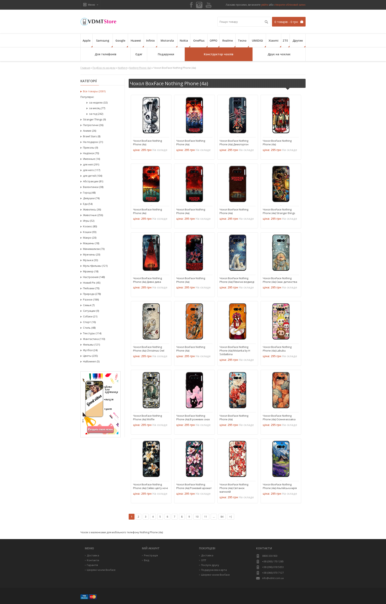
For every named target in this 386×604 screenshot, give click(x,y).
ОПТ (203, 560)
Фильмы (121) (91, 344)
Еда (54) (87, 204)
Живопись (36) (92, 209)
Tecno (242, 40)
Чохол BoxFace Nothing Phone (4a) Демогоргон (234, 142)
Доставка (207, 555)
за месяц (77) (97, 108)
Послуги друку (210, 565)
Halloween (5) (91, 361)
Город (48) (89, 192)
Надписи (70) (91, 153)
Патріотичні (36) (93, 125)
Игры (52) (88, 221)
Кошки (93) (89, 232)
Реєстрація (151, 555)
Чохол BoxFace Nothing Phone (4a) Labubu (277, 348)
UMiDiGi (257, 40)
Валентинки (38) (93, 187)
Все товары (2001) (94, 91)
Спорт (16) (89, 322)
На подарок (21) (93, 142)
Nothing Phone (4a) (140, 68)
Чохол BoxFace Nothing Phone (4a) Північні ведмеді (237, 280)
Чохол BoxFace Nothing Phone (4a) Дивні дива (147, 280)
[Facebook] (191, 5)
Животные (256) (93, 215)
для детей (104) (92, 175)
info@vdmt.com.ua (273, 578)
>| (230, 516)
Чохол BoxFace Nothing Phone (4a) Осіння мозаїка (279, 417)
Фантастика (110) (94, 339)
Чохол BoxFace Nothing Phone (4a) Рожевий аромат (194, 486)
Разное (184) (91, 299)
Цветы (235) (90, 356)
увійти (264, 4)
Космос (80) (90, 226)
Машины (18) (91, 243)
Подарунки (166, 54)
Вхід (146, 560)
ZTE (285, 40)
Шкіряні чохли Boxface (215, 574)
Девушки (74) (91, 198)
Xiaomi (273, 40)
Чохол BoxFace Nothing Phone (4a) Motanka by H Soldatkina (235, 350)
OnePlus (198, 40)
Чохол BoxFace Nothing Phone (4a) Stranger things (279, 211)
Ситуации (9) (91, 311)
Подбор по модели (103, 68)
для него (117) (91, 170)
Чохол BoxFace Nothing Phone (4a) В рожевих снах (193, 417)
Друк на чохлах (279, 54)
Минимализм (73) (94, 249)
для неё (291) (91, 164)
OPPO (213, 40)
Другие (298, 40)
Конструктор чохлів (218, 54)
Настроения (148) (94, 277)
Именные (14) (91, 159)
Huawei (136, 40)
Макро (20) (89, 237)
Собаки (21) (90, 316)
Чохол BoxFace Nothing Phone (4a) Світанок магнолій (234, 488)
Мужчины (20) (91, 254)
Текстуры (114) (92, 333)
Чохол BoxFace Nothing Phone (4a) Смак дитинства (280, 280)
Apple (86, 40)
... (214, 516)
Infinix (150, 40)
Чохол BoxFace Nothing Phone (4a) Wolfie (147, 417)
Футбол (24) (90, 350)
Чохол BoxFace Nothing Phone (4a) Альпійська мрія (280, 486)
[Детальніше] (138, 130)
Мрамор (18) (90, 271)
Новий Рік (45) (91, 282)
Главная (85, 68)
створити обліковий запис (290, 4)
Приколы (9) (90, 147)
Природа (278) (92, 294)
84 (222, 516)
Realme (227, 40)
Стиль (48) (89, 327)
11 (205, 516)
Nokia (184, 40)
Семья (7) (88, 305)
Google (120, 40)
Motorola (167, 40)
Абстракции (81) (93, 181)
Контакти (93, 560)
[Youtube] (208, 5)
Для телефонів (105, 54)
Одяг (138, 54)
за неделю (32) (98, 102)
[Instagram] (199, 5)
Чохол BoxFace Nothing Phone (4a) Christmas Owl (148, 348)
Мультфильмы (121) (95, 266)
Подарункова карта (214, 570)
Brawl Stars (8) (91, 136)
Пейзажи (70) (91, 288)
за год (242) (96, 114)
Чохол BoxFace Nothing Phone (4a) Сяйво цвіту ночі (150, 486)
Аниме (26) (89, 130)
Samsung (102, 40)
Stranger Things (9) (94, 119)
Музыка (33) (90, 260)
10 (197, 516)
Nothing (122, 68)
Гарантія (92, 565)
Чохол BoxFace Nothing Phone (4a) (147, 142)
